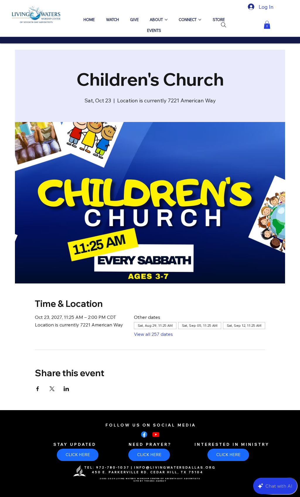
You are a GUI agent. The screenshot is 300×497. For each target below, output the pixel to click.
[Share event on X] (52, 388)
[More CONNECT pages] (199, 19)
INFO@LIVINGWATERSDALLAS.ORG (174, 467)
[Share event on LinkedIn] (66, 388)
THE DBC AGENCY (155, 481)
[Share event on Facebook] (37, 388)
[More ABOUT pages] (166, 19)
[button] (267, 25)
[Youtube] (156, 434)
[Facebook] (144, 434)
